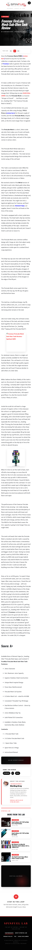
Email (17, 773)
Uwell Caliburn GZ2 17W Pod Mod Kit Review (20, 834)
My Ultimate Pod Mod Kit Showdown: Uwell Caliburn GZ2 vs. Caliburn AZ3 (20, 845)
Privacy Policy (7, 936)
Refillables (5, 16)
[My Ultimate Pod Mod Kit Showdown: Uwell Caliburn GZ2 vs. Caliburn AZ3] (6, 844)
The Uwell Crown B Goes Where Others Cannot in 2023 (20, 857)
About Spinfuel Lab (21, 933)
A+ (18, 51)
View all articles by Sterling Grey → (16, 801)
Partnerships (9, 933)
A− (11, 51)
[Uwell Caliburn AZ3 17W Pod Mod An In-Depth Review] (6, 822)
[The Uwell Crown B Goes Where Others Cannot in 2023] (6, 857)
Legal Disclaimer (23, 936)
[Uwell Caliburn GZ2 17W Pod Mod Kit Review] (6, 833)
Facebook (6, 773)
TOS (15, 936)
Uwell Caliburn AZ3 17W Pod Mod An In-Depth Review (20, 822)
